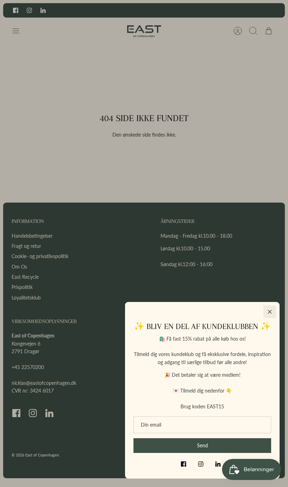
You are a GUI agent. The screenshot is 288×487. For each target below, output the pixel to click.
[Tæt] (269, 311)
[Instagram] (201, 464)
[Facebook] (183, 464)
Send (202, 445)
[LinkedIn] (218, 464)
